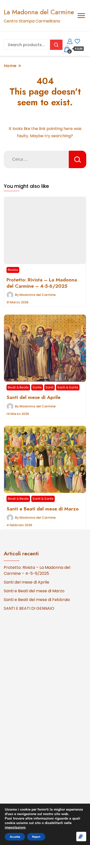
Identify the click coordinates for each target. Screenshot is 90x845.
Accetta (15, 837)
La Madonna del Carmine (39, 12)
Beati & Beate (18, 387)
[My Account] (69, 40)
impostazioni (15, 827)
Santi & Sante (67, 387)
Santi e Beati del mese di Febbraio (37, 600)
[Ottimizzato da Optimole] (81, 836)
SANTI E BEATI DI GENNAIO (29, 608)
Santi (50, 387)
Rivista (13, 270)
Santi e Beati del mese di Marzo (42, 508)
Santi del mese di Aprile (33, 397)
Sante (37, 387)
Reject (36, 837)
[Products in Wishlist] (77, 40)
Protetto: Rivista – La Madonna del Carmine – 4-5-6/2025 (41, 282)
